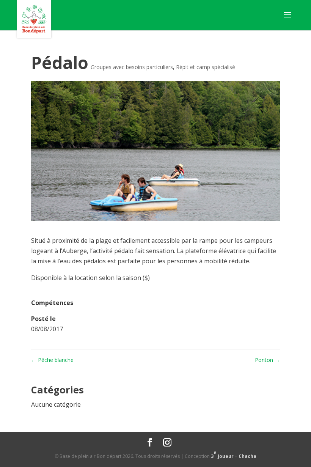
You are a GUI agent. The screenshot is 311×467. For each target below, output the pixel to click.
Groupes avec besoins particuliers (132, 67)
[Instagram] (167, 443)
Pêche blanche (52, 359)
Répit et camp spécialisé (205, 67)
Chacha (247, 456)
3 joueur (222, 454)
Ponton (267, 359)
